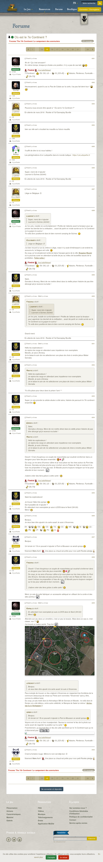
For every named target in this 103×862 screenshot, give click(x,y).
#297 (93, 537)
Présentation (12, 808)
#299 (93, 603)
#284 (93, 125)
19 (68, 49)
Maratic (16, 352)
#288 (93, 210)
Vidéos (41, 811)
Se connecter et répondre (51, 789)
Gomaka (16, 283)
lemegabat (16, 524)
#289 (93, 275)
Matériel (10, 817)
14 (42, 49)
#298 (93, 557)
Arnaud (16, 155)
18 (62, 49)
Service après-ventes (78, 823)
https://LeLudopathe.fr (81, 155)
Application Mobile (46, 823)
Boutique (72, 9)
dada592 (16, 133)
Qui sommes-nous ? (78, 808)
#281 (93, 58)
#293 (93, 396)
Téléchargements (45, 817)
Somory (16, 543)
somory (29, 712)
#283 (93, 104)
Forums (59, 9)
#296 (93, 516)
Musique (41, 814)
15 (47, 49)
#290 (93, 296)
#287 (93, 189)
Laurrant (15, 112)
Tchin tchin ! (39, 258)
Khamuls (16, 501)
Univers (10, 811)
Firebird (16, 67)
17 (57, 49)
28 (88, 49)
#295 (93, 493)
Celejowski (16, 197)
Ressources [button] (44, 9)
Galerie (10, 820)
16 (52, 49)
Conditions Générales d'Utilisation (78, 812)
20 (73, 49)
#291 (93, 344)
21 (78, 49)
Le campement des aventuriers (46, 41)
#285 (93, 146)
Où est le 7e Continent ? (30, 37)
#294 (93, 417)
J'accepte (51, 857)
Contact (72, 820)
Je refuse (63, 857)
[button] (75, 3)
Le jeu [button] (27, 9)
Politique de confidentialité (81, 816)
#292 (93, 365)
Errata (40, 820)
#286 (93, 168)
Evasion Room (85, 253)
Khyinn (15, 90)
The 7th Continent (24, 41)
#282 (93, 82)
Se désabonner (59, 841)
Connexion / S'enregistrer (89, 9)
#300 (93, 750)
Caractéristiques (14, 814)
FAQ (40, 808)
